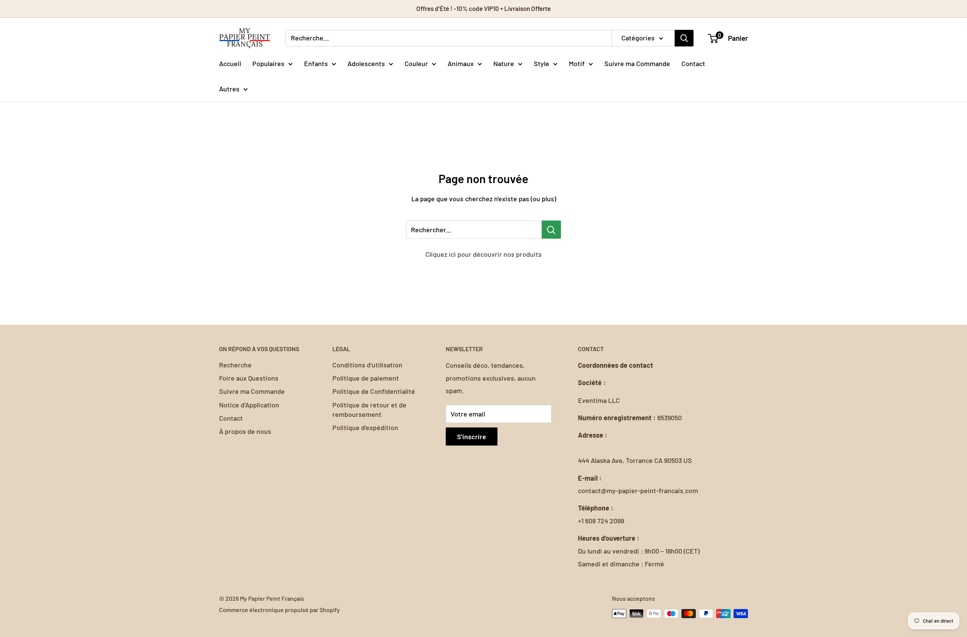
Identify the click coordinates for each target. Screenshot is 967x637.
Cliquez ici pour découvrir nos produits (483, 254)
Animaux (461, 63)
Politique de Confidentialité (373, 391)
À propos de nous (245, 431)
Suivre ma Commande (637, 63)
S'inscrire (471, 436)
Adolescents (366, 63)
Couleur (416, 63)
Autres (229, 89)
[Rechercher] (684, 38)
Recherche (235, 365)
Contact (693, 63)
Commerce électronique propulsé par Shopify (279, 609)
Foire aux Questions (248, 378)
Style (541, 63)
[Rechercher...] (551, 230)
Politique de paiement (365, 378)
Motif (577, 63)
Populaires (268, 63)
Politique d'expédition (365, 427)
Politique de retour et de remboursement (369, 409)
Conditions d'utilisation (367, 365)
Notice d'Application (249, 405)
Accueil (230, 63)
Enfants (316, 63)
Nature (503, 63)
